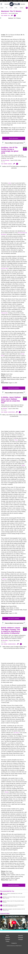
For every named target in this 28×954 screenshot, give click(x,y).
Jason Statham (11, 412)
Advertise (7, 937)
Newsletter (23, 4)
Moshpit (25, 1)
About (7, 935)
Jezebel (11, 1)
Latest (1, 7)
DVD (9, 15)
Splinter (15, 1)
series (9, 183)
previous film (4, 268)
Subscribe (6, 4)
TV (6, 7)
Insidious (10, 163)
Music (15, 7)
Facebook (7, 939)
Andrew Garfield (12, 644)
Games (21, 7)
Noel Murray (4, 13)
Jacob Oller (4, 408)
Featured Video (5, 913)
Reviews (5, 15)
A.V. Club (6, 1)
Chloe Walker (5, 640)
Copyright (20, 939)
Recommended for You (7, 891)
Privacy (7, 941)
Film (11, 7)
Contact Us (14, 943)
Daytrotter (20, 1)
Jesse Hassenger (5, 160)
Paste (1, 1)
